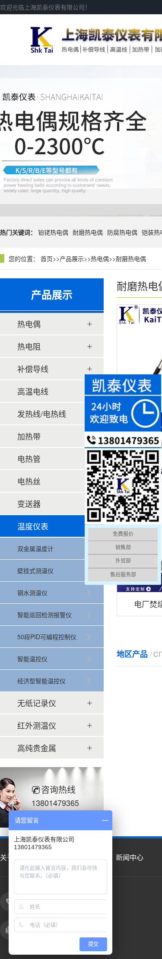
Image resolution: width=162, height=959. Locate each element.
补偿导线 (32, 368)
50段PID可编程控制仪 (46, 636)
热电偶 (100, 258)
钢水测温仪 (32, 592)
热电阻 (29, 346)
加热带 (29, 436)
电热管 (29, 458)
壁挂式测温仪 (35, 570)
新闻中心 (129, 857)
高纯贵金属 (36, 747)
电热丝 (29, 481)
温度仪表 (32, 526)
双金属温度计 (35, 548)
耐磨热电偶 (88, 232)
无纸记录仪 (36, 702)
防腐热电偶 (122, 232)
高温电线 (32, 391)
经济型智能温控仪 (41, 680)
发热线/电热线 (41, 413)
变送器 (29, 503)
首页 (47, 258)
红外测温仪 (36, 725)
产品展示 (72, 258)
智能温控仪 (32, 658)
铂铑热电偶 (53, 232)
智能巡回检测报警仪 (44, 614)
